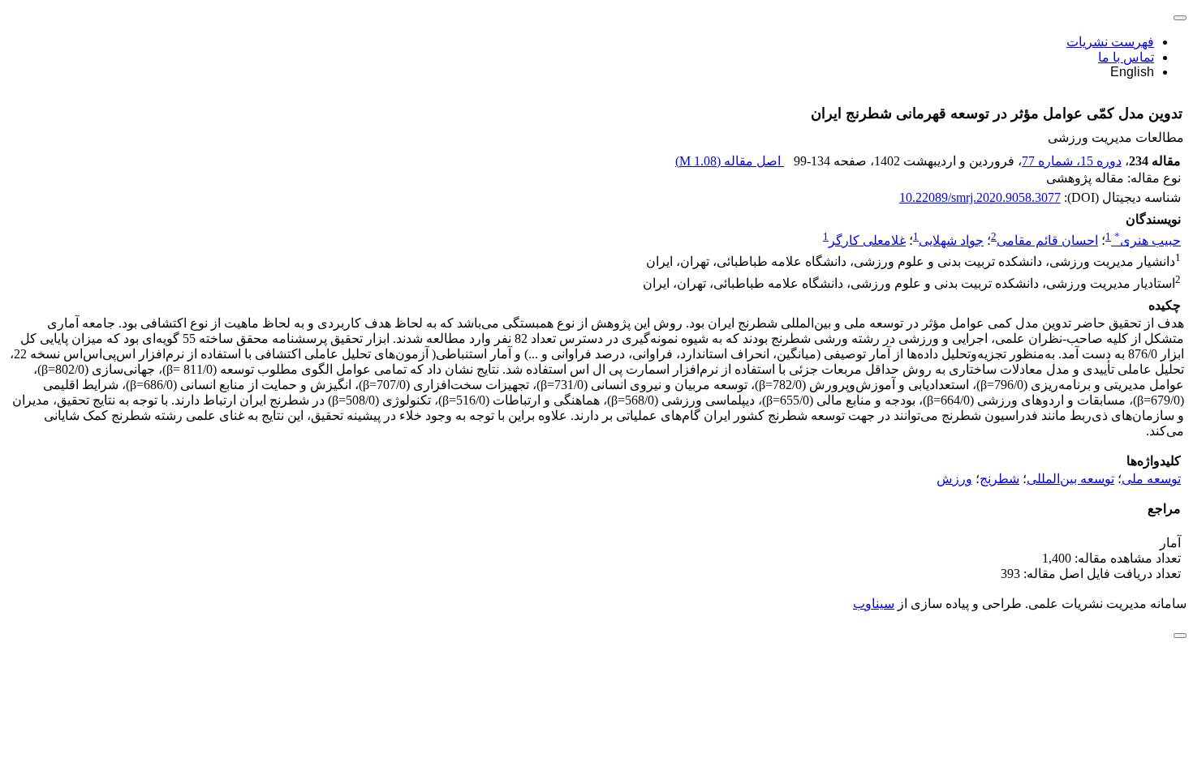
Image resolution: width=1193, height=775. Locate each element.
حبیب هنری (1147, 240)
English (1132, 72)
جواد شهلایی (951, 240)
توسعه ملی (1151, 479)
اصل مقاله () (729, 161)
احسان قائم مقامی (1047, 240)
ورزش (954, 479)
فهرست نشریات (1110, 42)
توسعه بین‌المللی (1070, 479)
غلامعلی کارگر (867, 240)
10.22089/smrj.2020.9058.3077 (980, 197)
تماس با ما (1126, 57)
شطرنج (999, 479)
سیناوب (873, 603)
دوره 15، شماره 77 (1072, 161)
